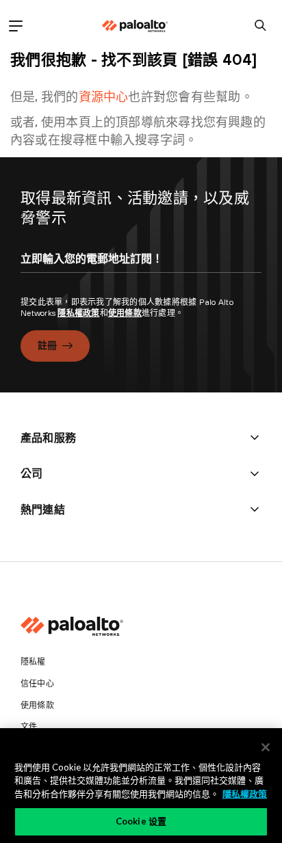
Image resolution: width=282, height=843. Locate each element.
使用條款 (125, 313)
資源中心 (104, 97)
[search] (260, 25)
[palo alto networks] (134, 26)
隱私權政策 (78, 313)
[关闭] (266, 747)
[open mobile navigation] (15, 25)
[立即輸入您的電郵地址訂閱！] (141, 271)
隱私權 (33, 662)
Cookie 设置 (141, 821)
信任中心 (37, 683)
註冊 (47, 345)
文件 (29, 727)
